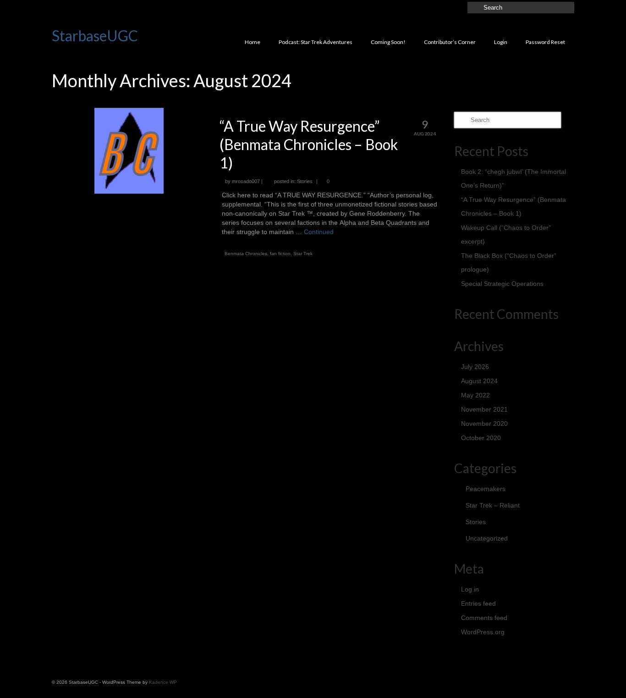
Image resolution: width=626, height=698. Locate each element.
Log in (470, 589)
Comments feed (484, 617)
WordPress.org (483, 632)
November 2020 (484, 423)
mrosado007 (246, 181)
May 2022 (475, 395)
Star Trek (303, 253)
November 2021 (484, 409)
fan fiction (280, 253)
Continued (319, 231)
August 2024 (479, 381)
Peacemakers (485, 488)
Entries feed (478, 603)
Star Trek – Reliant (493, 505)
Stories (305, 181)
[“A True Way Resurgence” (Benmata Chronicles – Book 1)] (129, 150)
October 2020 (481, 437)
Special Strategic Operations (502, 283)
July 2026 (475, 366)
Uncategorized (487, 538)
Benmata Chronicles (246, 253)
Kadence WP (163, 682)
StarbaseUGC (95, 36)
